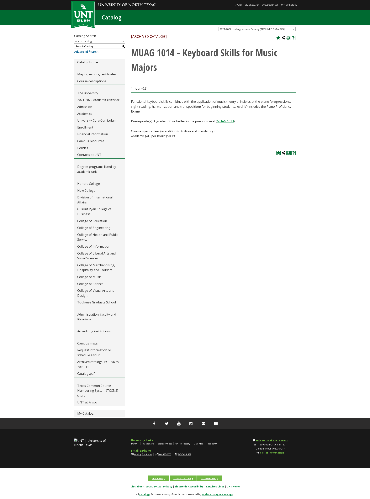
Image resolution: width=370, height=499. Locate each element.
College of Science (90, 284)
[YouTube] (179, 423)
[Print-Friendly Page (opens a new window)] (288, 38)
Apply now (157, 478)
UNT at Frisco (87, 402)
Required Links (215, 486)
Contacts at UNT (89, 155)
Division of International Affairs (95, 199)
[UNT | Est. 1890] (83, 14)
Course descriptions (91, 81)
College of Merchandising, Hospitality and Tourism (96, 267)
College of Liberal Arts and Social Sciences (96, 255)
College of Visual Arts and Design (95, 293)
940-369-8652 (184, 454)
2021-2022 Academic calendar (98, 100)
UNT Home (233, 486)
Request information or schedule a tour (94, 352)
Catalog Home (87, 62)
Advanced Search (86, 52)
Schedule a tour (182, 478)
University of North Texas (272, 440)
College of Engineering (93, 228)
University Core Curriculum (96, 120)
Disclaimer (137, 486)
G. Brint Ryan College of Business (94, 211)
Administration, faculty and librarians (96, 317)
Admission (84, 107)
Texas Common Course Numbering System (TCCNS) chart (97, 391)
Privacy (167, 486)
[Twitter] (166, 423)
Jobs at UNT (213, 443)
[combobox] (257, 29)
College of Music (89, 277)
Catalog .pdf (86, 373)
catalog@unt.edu (143, 454)
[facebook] (154, 423)
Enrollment (85, 127)
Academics (84, 114)
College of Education (92, 221)
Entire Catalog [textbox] (83, 41)
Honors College (88, 183)
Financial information (92, 134)
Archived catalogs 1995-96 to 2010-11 (98, 364)
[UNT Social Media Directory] (216, 423)
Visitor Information (272, 452)
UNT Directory (289, 5)
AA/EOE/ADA (153, 486)
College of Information (93, 246)
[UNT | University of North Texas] (94, 443)
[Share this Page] (283, 38)
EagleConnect (270, 5)
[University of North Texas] (127, 2)
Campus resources (90, 141)
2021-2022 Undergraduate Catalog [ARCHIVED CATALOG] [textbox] (252, 29)
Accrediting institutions (94, 331)
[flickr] (203, 423)
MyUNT (238, 5)
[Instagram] (191, 423)
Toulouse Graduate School (96, 302)
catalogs (144, 494)
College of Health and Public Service (97, 237)
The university (87, 93)
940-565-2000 (164, 454)
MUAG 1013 (225, 121)
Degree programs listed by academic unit (96, 169)
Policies (82, 148)
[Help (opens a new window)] (293, 38)
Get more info (208, 478)
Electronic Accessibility (189, 486)
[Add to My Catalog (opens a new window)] (278, 38)
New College (86, 190)
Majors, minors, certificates (96, 74)
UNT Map (198, 443)
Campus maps (87, 343)
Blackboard (252, 5)
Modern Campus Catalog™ (217, 494)
